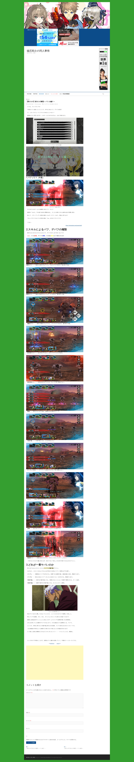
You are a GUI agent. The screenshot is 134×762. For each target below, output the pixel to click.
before (52, 643)
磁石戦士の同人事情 (38, 50)
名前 (28, 712)
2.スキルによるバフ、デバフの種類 (36, 163)
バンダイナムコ (47, 104)
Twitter (35, 93)
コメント (29, 692)
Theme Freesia (43, 757)
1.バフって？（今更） (33, 160)
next (58, 643)
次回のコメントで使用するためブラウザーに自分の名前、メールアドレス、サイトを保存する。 (51, 739)
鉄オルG (47, 93)
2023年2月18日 (30, 104)
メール (28, 720)
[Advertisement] (54, 663)
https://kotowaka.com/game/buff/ (74, 225)
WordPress (48, 757)
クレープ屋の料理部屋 (65, 93)
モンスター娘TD (54, 93)
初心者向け (52, 104)
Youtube (29, 93)
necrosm (41, 93)
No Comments (38, 104)
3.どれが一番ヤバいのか (33, 166)
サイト (28, 728)
